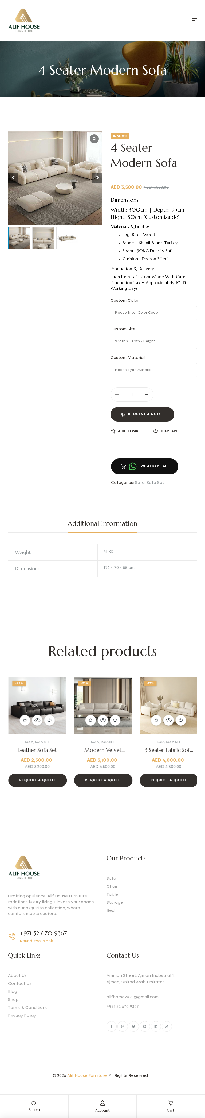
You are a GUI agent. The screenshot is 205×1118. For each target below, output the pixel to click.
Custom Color (125, 301)
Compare (169, 431)
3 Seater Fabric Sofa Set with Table (168, 753)
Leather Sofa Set (37, 750)
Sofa (140, 482)
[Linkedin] (156, 1026)
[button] (19, 736)
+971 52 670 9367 (43, 933)
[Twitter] (134, 1026)
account (102, 1110)
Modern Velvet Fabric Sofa (102, 753)
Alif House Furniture (87, 1076)
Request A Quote (146, 414)
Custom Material (129, 358)
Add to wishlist (133, 431)
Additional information (102, 523)
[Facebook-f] (112, 1026)
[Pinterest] (145, 1026)
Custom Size (124, 329)
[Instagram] (122, 1026)
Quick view (36, 720)
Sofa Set (155, 482)
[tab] (102, 523)
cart (170, 1110)
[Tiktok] (167, 1026)
